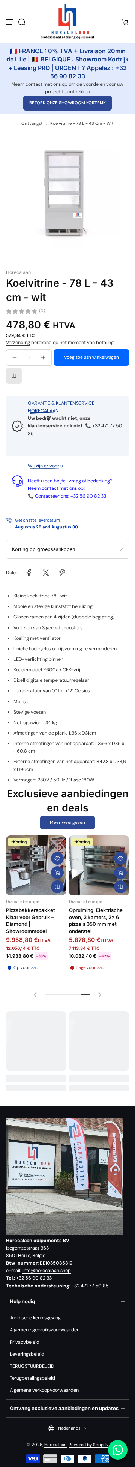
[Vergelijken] (14, 376)
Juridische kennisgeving (35, 1318)
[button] (21, 22)
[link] (29, 572)
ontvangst (32, 123)
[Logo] (67, 22)
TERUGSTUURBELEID (32, 1366)
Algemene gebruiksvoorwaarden (45, 1330)
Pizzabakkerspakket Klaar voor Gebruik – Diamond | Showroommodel (30, 920)
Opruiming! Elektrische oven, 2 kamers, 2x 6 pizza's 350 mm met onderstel (96, 920)
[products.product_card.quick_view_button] (57, 858)
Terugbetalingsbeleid (32, 1378)
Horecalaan (55, 1445)
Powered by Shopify (88, 1445)
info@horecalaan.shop (46, 1271)
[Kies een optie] (57, 872)
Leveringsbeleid (27, 1354)
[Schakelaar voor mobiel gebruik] (10, 22)
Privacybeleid (24, 1342)
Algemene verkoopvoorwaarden (44, 1390)
